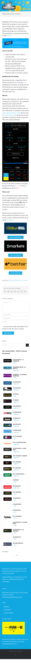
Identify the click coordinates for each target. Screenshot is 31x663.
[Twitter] (16, 555)
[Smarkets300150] (15, 241)
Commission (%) (21, 138)
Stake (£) (9, 132)
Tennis (20, 280)
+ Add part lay (15, 153)
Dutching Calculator (9, 115)
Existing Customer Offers (14, 280)
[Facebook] (14, 555)
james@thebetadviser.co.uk (14, 597)
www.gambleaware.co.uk (9, 644)
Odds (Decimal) (9, 138)
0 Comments (24, 280)
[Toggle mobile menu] (28, 2)
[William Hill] (15, 39)
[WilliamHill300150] (15, 224)
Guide (15, 370)
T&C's (15, 363)
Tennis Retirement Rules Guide (11, 113)
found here (9, 220)
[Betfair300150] (15, 259)
